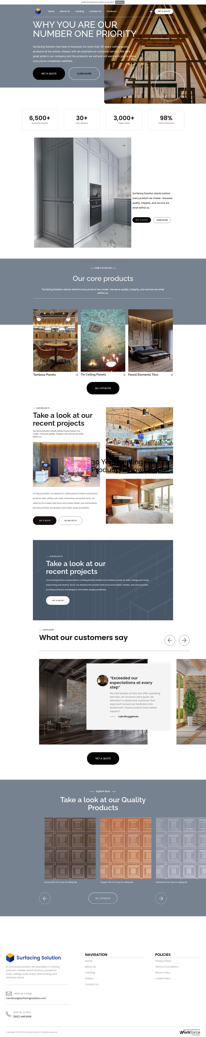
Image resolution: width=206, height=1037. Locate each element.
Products (112, 11)
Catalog (79, 11)
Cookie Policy (163, 978)
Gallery (89, 978)
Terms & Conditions (166, 967)
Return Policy (162, 972)
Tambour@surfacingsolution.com (26, 998)
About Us (65, 11)
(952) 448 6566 (22, 1016)
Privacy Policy (163, 961)
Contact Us (95, 11)
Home (51, 11)
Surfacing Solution (39, 957)
